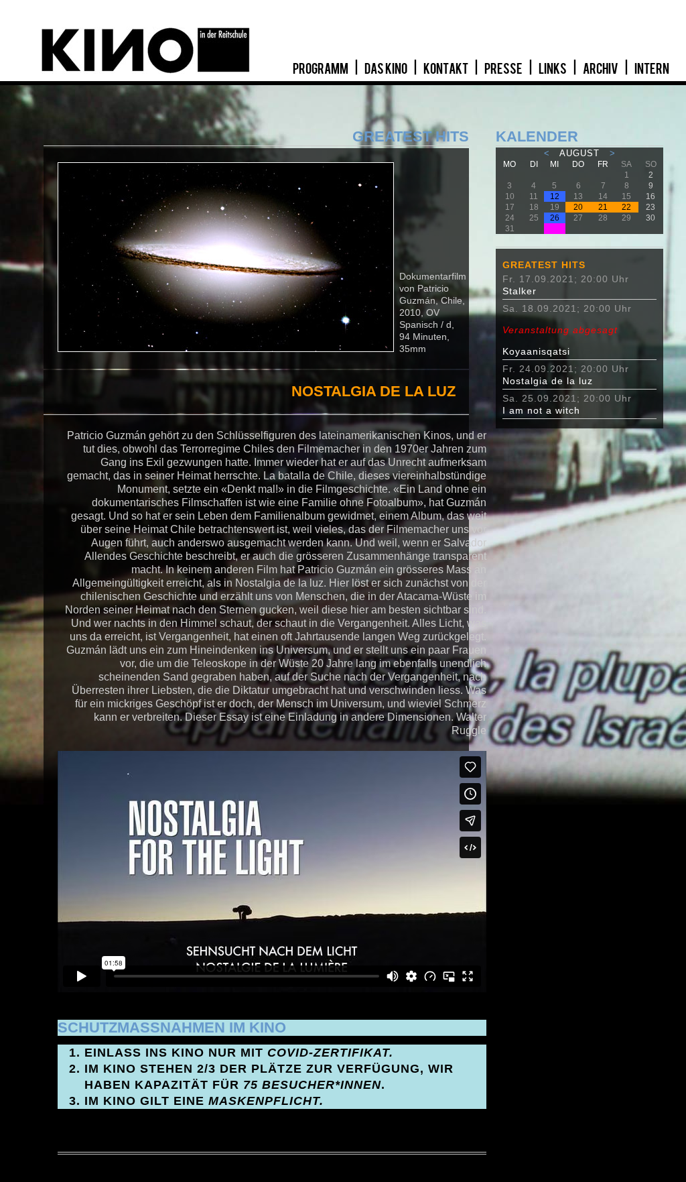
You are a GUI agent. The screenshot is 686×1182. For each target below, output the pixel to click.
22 (626, 207)
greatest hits (544, 264)
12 (554, 196)
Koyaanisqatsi (560, 340)
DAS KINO (386, 69)
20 (578, 207)
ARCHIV (601, 69)
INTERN (652, 69)
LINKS (553, 69)
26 (554, 218)
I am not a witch (541, 410)
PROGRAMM (321, 69)
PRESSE (504, 69)
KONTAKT (446, 69)
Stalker (519, 291)
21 (603, 207)
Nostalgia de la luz (547, 380)
